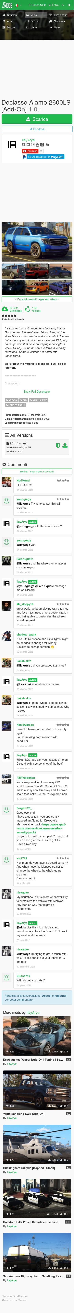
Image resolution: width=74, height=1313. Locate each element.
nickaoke (23, 892)
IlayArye (28, 139)
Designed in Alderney (15, 1296)
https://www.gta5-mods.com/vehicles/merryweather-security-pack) (41, 828)
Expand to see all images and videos (37, 299)
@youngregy (25, 526)
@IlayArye (23, 503)
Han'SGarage (25, 725)
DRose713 (23, 976)
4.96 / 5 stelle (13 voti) (13, 319)
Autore (32, 521)
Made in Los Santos (14, 1300)
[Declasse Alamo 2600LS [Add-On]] (37, 242)
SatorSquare (25, 559)
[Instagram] (33, 144)
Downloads (16, 311)
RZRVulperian (26, 778)
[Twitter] (28, 144)
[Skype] (24, 144)
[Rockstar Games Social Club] (42, 144)
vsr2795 (22, 858)
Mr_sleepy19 (25, 604)
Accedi (46, 996)
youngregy (24, 499)
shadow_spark (26, 634)
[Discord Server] (47, 144)
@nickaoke (24, 927)
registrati (61, 996)
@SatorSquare (44, 586)
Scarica (39, 118)
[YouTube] (37, 144)
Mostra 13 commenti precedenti (37, 471)
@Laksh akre (25, 684)
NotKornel (23, 480)
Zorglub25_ (24, 808)
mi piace (36, 311)
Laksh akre (24, 661)
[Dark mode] (63, 5)
